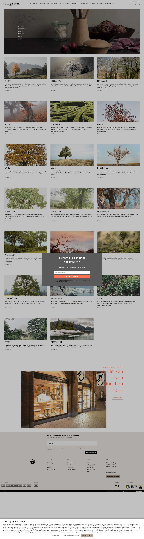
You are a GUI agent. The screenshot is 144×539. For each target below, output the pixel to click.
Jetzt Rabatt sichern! (72, 276)
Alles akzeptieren (87, 535)
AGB (85, 280)
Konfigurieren (56, 535)
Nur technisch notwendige (71, 535)
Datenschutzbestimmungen (65, 280)
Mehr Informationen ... (127, 532)
